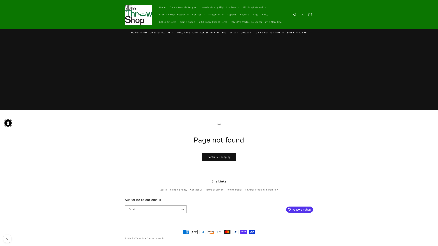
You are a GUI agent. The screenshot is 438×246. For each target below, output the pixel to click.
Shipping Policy (178, 189)
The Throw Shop (139, 238)
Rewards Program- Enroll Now (261, 189)
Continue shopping (219, 157)
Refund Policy (234, 189)
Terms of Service (215, 189)
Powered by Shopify (155, 238)
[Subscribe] (182, 209)
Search (163, 189)
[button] (220, 7)
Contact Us (196, 189)
